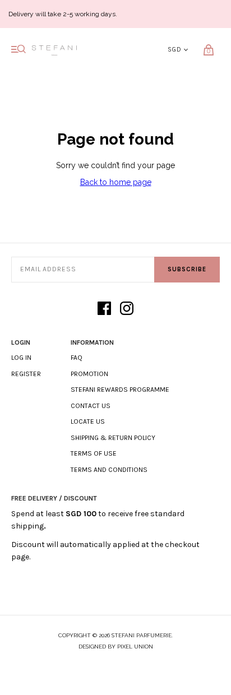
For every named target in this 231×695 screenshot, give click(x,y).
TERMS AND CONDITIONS (109, 470)
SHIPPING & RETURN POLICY (113, 438)
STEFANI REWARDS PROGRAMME (120, 389)
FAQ (76, 358)
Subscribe (187, 269)
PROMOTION (89, 374)
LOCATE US (88, 421)
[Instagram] (126, 309)
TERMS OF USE (94, 453)
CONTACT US (90, 406)
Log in (21, 358)
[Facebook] (104, 309)
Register (26, 374)
